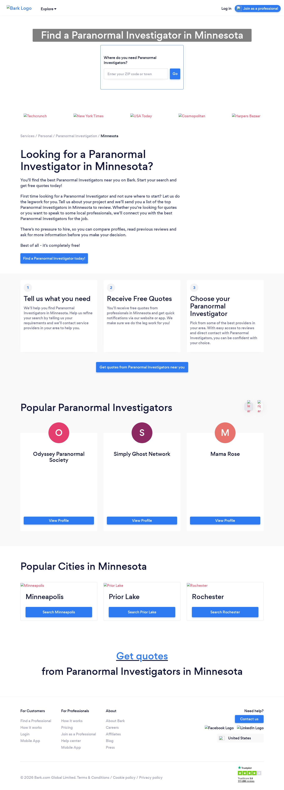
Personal (45, 135)
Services (27, 135)
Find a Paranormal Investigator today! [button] (54, 258)
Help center (71, 740)
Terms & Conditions (93, 777)
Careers (112, 727)
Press (110, 747)
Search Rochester (225, 612)
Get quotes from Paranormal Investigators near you (142, 367)
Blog (110, 740)
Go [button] (175, 73)
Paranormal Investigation (76, 135)
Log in (226, 8)
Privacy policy (151, 777)
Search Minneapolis (59, 612)
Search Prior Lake (142, 612)
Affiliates (113, 734)
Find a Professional (35, 720)
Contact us (249, 719)
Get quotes (142, 656)
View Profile (59, 520)
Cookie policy (124, 777)
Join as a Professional (78, 734)
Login (25, 734)
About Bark (115, 720)
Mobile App (30, 740)
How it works (31, 727)
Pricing (67, 727)
